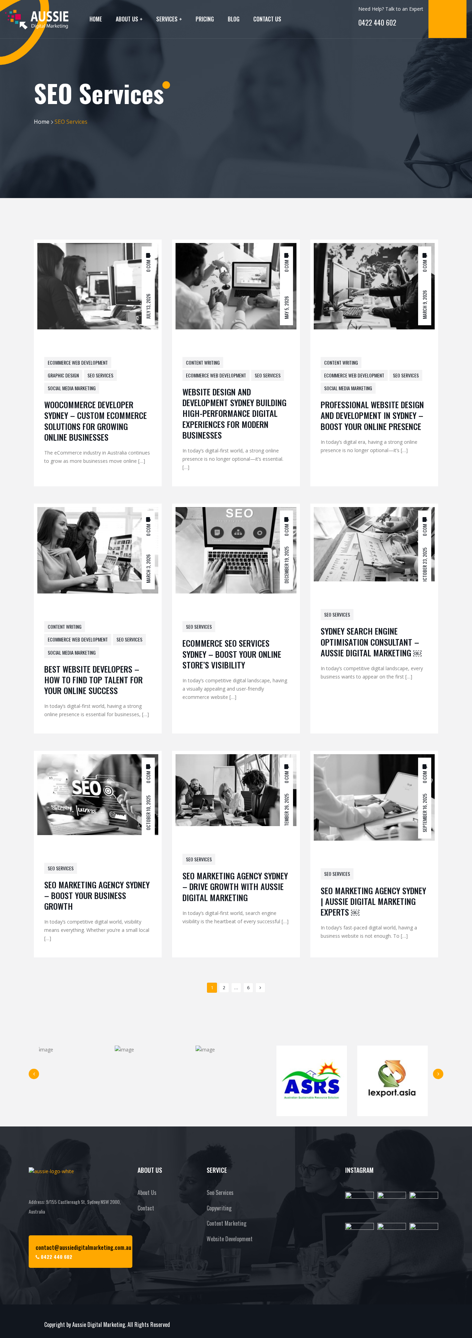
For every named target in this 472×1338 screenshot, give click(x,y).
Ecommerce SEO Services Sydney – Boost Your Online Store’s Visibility (231, 654)
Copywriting (219, 1208)
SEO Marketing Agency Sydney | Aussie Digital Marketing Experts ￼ (373, 901)
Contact (146, 1208)
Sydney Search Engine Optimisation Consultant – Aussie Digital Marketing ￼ (371, 641)
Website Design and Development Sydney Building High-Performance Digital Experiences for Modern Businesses (234, 413)
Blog (233, 19)
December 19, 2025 (286, 564)
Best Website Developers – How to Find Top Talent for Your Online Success (93, 679)
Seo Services (220, 1192)
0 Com (148, 266)
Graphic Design (63, 375)
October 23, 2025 (424, 565)
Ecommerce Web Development (78, 362)
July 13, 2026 (148, 306)
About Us (127, 19)
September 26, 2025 (286, 813)
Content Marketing (226, 1223)
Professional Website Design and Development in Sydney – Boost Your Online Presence (372, 415)
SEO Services (100, 375)
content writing (203, 362)
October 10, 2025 (148, 812)
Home (95, 19)
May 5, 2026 (286, 307)
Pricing (205, 19)
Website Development (230, 1239)
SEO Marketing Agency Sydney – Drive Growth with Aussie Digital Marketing (235, 886)
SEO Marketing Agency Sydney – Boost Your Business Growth (97, 895)
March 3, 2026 (148, 568)
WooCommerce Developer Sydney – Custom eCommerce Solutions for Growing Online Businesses (95, 420)
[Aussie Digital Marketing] (37, 19)
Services (167, 19)
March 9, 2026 (424, 304)
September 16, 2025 (424, 813)
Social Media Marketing (72, 388)
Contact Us (267, 19)
